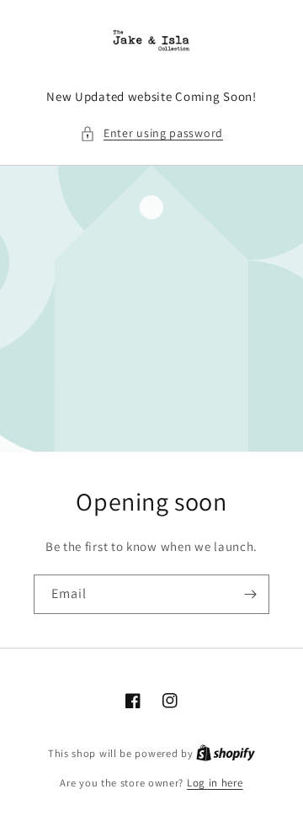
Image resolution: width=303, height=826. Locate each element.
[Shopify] (225, 753)
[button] (151, 133)
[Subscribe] (249, 594)
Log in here (215, 783)
